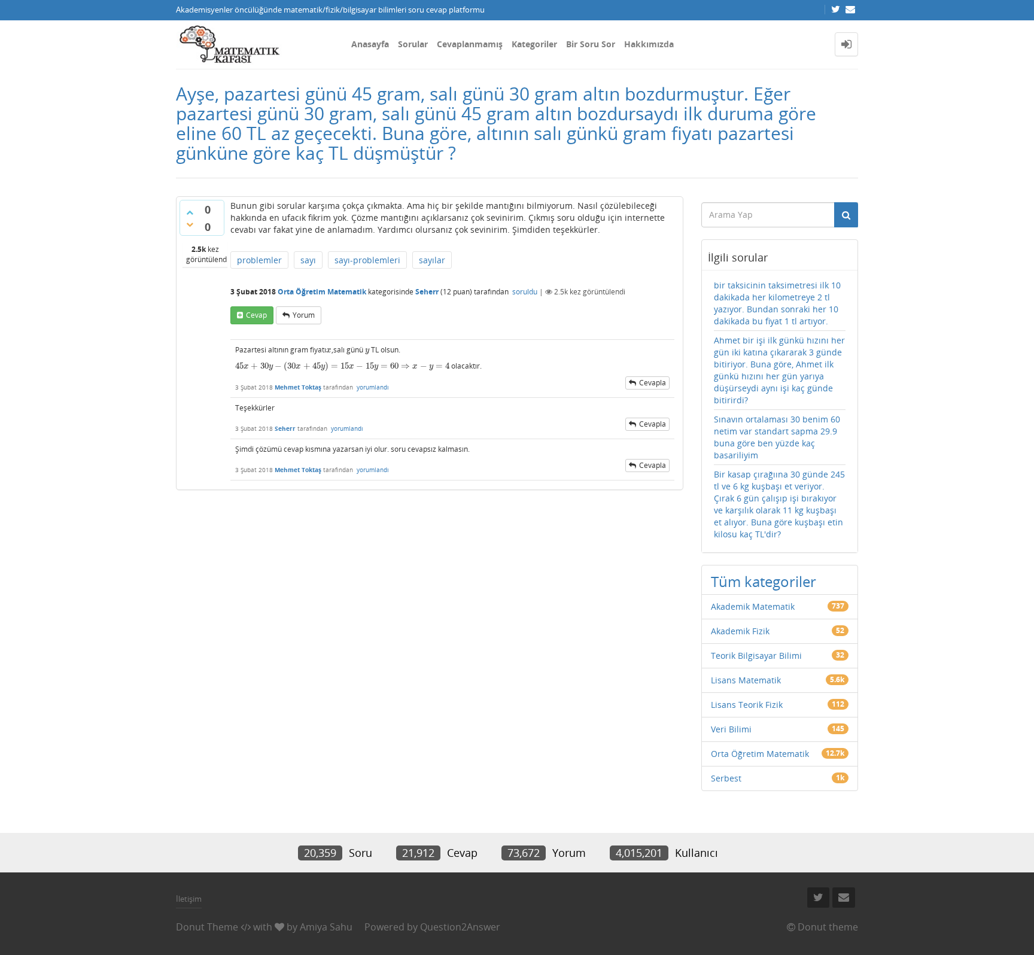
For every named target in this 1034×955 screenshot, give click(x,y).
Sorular (413, 44)
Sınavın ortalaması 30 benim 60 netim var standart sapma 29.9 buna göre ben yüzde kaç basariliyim (777, 437)
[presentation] (329, 350)
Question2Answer (460, 926)
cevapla (652, 383)
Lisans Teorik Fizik (747, 704)
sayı (308, 260)
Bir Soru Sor (590, 44)
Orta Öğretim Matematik (322, 292)
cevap (256, 315)
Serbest (726, 778)
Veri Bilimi (731, 729)
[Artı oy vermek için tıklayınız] (189, 212)
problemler (259, 260)
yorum (304, 315)
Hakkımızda (649, 44)
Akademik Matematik (753, 606)
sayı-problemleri (367, 260)
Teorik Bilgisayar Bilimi (756, 655)
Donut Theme (207, 926)
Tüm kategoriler (763, 581)
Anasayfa (370, 44)
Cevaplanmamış (470, 44)
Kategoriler (534, 44)
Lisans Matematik (746, 680)
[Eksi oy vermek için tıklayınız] (189, 224)
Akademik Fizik (740, 631)
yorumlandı (373, 387)
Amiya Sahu (326, 926)
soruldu (524, 292)
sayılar (432, 260)
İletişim (189, 898)
